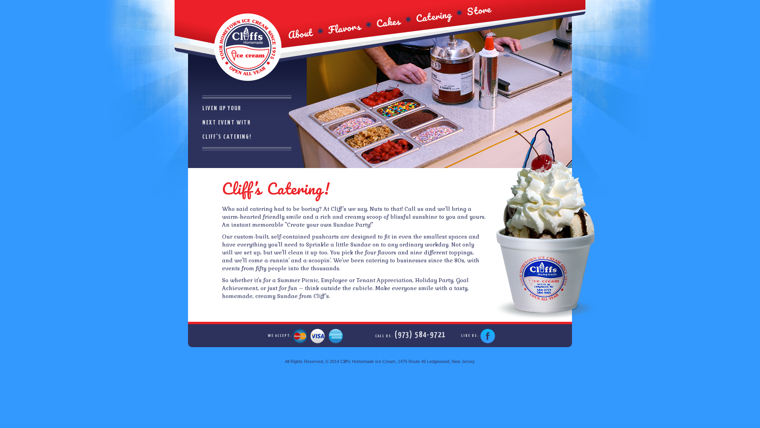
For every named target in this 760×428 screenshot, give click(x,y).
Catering (433, 16)
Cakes (389, 22)
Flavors (344, 28)
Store (479, 10)
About (300, 34)
